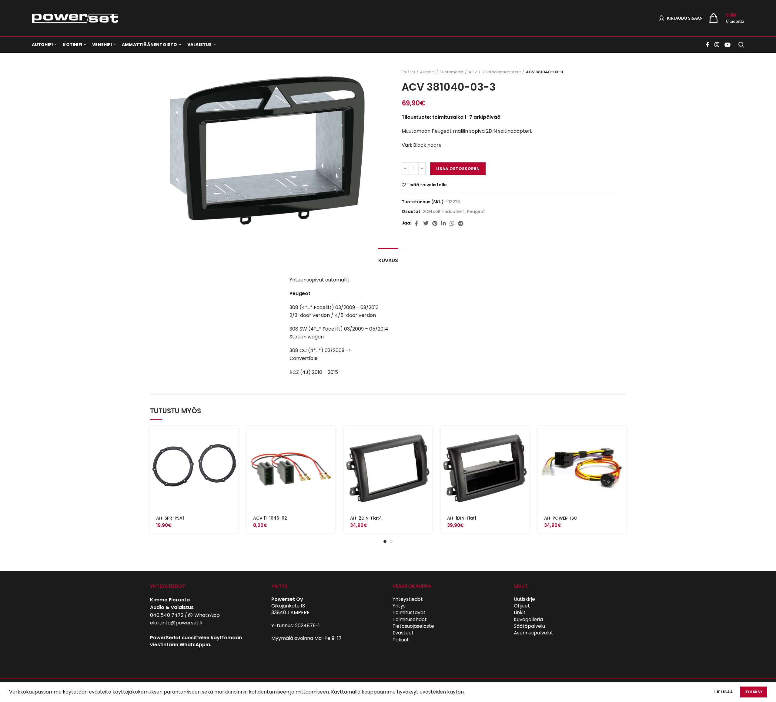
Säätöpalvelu (529, 626)
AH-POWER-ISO (560, 518)
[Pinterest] (434, 223)
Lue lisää (723, 692)
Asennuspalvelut (533, 632)
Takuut (401, 639)
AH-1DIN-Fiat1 (461, 518)
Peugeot (476, 211)
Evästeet (403, 632)
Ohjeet (522, 605)
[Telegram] (460, 223)
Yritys (399, 605)
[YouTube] (727, 44)
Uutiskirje (524, 599)
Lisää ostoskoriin (458, 168)
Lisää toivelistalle (427, 185)
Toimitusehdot (410, 619)
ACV (473, 72)
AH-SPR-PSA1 (170, 518)
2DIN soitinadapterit (501, 72)
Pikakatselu (233, 449)
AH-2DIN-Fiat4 (366, 518)
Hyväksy (753, 691)
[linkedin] (443, 223)
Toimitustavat (409, 612)
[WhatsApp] (452, 223)
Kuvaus (388, 260)
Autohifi (427, 72)
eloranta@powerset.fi (176, 622)
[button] (233, 436)
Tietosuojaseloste (413, 626)
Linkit (520, 612)
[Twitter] (425, 223)
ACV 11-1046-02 (270, 518)
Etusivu (408, 72)
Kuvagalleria (528, 619)
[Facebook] (708, 44)
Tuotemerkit (451, 72)
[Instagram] (717, 44)
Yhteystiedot (408, 599)
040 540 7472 (166, 615)
